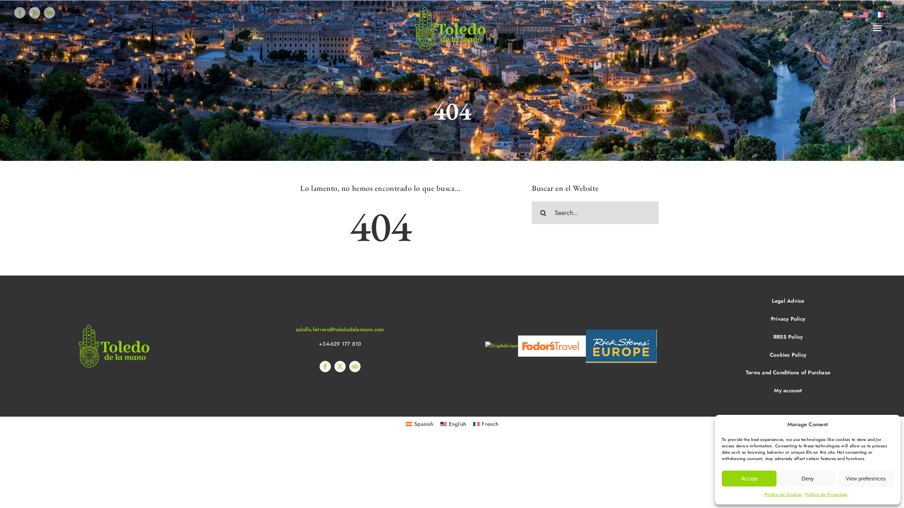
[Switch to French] (879, 15)
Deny (808, 479)
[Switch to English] (864, 15)
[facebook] (19, 12)
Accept (749, 479)
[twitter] (34, 12)
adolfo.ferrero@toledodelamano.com (340, 329)
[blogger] (49, 12)
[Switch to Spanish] (848, 15)
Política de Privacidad (826, 494)
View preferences (866, 479)
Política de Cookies (783, 494)
